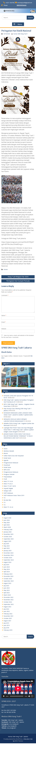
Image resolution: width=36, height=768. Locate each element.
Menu (20, 24)
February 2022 (8, 614)
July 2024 (6, 564)
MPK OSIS (7, 470)
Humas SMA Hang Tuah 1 (20, 34)
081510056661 (21, 5)
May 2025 (7, 546)
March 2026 (7, 527)
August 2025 (7, 541)
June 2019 (7, 625)
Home (5, 449)
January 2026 (7, 532)
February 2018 (8, 630)
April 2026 (7, 525)
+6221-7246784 (9, 2)
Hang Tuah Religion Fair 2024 (18, 277)
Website (3, 329)
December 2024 (8, 553)
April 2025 (7, 548)
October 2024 (8, 557)
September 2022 (9, 604)
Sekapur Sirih (7, 491)
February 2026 (8, 529)
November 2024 (8, 555)
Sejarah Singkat (8, 488)
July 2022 (6, 609)
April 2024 (7, 571)
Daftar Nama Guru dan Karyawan (14, 456)
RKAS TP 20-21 (8, 484)
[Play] (4, 696)
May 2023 (7, 590)
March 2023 (7, 595)
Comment (4, 295)
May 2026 (7, 522)
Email (3, 322)
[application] (18, 688)
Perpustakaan (8, 477)
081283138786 (11, 712)
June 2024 (7, 567)
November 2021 (8, 616)
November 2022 (8, 600)
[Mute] (29, 696)
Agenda (6, 460)
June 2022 (7, 611)
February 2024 (8, 574)
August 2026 (7, 518)
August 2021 (7, 621)
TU (4, 498)
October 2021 (8, 618)
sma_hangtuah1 (14, 724)
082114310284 (11, 710)
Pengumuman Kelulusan (11, 463)
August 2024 (7, 562)
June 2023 (7, 588)
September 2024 (9, 560)
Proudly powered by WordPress (13, 739)
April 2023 (7, 593)
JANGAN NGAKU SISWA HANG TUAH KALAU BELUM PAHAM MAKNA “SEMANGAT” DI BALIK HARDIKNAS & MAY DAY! (18, 436)
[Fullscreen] (32, 696)
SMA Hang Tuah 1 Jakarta (15, 720)
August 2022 (7, 607)
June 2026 (7, 520)
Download (7, 465)
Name (3, 315)
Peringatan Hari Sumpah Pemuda (18, 281)
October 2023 (8, 579)
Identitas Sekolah (9, 451)
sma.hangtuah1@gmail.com (24, 2)
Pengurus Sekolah (9, 474)
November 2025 (8, 534)
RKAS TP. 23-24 (8, 507)
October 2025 (8, 536)
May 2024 (7, 569)
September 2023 (9, 581)
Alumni (6, 453)
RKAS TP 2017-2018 (10, 486)
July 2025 (6, 543)
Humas (6, 269)
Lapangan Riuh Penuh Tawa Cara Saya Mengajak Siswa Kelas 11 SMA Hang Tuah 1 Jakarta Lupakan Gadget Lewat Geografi (19, 430)
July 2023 (6, 586)
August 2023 (7, 583)
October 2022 (8, 602)
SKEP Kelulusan (8, 493)
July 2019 (6, 623)
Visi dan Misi (7, 500)
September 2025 (9, 539)
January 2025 (7, 550)
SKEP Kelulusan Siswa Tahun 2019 (14, 495)
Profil (5, 479)
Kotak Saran (7, 458)
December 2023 (8, 576)
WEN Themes (19, 741)
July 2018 (6, 628)
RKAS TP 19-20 (8, 481)
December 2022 (8, 597)
